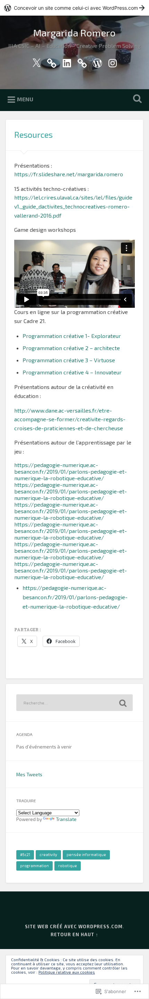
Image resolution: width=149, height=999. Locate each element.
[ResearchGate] (82, 61)
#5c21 (25, 854)
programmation (34, 865)
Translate (66, 819)
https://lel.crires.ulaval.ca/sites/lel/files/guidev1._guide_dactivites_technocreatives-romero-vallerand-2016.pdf (73, 206)
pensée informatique (86, 854)
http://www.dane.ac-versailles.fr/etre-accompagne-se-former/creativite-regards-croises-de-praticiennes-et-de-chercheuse (69, 419)
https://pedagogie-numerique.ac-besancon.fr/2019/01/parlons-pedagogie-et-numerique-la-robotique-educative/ (70, 471)
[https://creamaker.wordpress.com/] (97, 61)
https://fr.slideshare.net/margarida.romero (68, 174)
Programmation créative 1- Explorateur (72, 335)
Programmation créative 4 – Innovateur (72, 372)
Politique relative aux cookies (66, 972)
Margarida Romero (74, 33)
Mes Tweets (29, 774)
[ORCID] (51, 61)
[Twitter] (36, 61)
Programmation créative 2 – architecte (71, 348)
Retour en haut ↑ (74, 934)
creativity (48, 854)
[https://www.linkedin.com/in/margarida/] (66, 61)
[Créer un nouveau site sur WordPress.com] (74, 8)
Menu (25, 99)
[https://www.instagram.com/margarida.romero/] (112, 61)
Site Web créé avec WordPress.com (74, 926)
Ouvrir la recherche (136, 99)
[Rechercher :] (74, 702)
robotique (67, 865)
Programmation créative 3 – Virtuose (69, 360)
